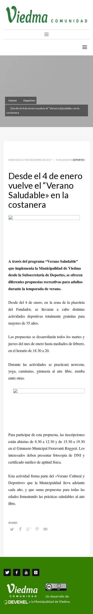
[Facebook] (16, 572)
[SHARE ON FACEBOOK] (20, 529)
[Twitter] (7, 572)
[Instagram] (35, 572)
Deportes (78, 159)
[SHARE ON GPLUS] (28, 529)
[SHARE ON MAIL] (45, 529)
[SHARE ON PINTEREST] (37, 529)
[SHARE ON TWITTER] (12, 529)
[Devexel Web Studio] (16, 602)
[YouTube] (26, 572)
